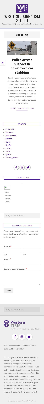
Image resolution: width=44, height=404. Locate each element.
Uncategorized (12, 157)
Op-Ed (8, 145)
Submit (8, 290)
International (11, 135)
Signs (8, 151)
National (9, 138)
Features (9, 132)
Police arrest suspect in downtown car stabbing (22, 66)
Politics (8, 148)
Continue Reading (22, 108)
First (5, 254)
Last (24, 254)
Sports (8, 154)
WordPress (32, 401)
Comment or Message (15, 269)
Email (7, 259)
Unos (19, 401)
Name (7, 246)
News (8, 142)
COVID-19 (10, 129)
